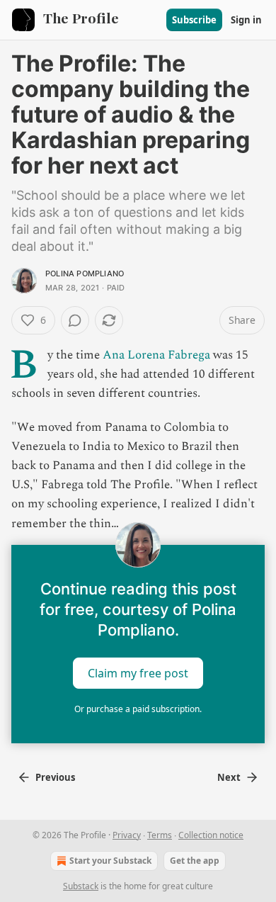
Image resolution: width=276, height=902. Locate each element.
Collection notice (210, 835)
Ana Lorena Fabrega (156, 355)
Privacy (127, 835)
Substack (80, 886)
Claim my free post (138, 672)
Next (229, 777)
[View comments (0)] (75, 320)
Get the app (194, 861)
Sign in (246, 19)
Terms (159, 835)
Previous (55, 777)
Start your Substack (110, 861)
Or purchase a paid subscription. (138, 709)
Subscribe (194, 19)
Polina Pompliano (84, 273)
